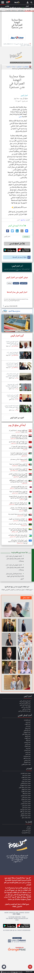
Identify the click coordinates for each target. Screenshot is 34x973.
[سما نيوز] (17, 37)
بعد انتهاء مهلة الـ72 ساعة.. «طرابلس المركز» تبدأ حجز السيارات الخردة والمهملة (18, 509)
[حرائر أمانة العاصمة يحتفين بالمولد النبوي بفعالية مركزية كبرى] (25, 412)
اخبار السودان (27, 750)
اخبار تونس (28, 752)
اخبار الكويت (27, 738)
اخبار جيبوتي (27, 760)
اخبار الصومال (27, 762)
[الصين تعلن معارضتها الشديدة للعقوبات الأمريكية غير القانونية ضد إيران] (25, 391)
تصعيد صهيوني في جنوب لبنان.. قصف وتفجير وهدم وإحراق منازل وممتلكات (14, 558)
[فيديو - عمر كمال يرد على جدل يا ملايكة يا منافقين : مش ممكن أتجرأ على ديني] (25, 625)
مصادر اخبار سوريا (26, 781)
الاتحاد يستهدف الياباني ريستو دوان (18, 459)
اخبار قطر (28, 740)
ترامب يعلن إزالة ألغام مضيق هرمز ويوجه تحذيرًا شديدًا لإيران (19, 487)
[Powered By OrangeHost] (17, 951)
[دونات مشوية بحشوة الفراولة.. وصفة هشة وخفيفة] (25, 639)
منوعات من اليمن (26, 709)
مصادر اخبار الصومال (25, 816)
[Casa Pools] (17, 323)
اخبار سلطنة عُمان (26, 734)
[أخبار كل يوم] (17, 2)
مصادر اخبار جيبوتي (26, 814)
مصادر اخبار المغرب (26, 777)
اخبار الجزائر (28, 746)
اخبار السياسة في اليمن (25, 701)
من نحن (29, 827)
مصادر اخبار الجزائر (26, 799)
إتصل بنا (29, 829)
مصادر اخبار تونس (26, 806)
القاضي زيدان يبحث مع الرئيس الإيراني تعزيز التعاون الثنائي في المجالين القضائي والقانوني (18, 475)
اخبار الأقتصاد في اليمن (25, 703)
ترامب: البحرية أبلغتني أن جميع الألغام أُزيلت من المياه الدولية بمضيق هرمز (18, 481)
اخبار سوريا (28, 728)
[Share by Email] (26, 232)
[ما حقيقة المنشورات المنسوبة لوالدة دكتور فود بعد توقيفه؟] (9, 653)
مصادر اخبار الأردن (26, 797)
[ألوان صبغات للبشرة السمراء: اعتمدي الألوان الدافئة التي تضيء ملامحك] (25, 653)
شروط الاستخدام (26, 831)
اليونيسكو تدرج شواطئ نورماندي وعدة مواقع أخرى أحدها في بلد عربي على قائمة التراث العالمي (18, 530)
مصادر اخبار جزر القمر (25, 812)
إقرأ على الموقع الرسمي (17, 243)
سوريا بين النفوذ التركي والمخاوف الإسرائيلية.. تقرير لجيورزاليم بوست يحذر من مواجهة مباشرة (18, 436)
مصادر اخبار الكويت (26, 791)
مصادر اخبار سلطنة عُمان (25, 787)
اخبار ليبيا (28, 748)
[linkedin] (17, 232)
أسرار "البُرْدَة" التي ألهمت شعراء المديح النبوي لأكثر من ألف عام (18, 442)
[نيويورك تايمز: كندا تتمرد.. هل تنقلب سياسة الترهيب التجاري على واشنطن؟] (25, 369)
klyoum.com (29, 972)
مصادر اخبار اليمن (26, 808)
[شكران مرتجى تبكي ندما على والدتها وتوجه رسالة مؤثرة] (9, 639)
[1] (7, 2)
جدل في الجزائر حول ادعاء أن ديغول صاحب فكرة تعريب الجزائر (18, 503)
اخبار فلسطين (27, 730)
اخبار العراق (28, 736)
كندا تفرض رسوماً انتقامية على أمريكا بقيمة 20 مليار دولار (18, 465)
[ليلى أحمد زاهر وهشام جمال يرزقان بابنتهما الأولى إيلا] (17, 610)
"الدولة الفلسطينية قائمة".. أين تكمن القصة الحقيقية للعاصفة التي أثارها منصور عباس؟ (17, 269)
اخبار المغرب (28, 724)
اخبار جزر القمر (27, 758)
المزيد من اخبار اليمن (17, 417)
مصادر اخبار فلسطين (26, 783)
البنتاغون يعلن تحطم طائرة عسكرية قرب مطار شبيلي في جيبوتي (17, 536)
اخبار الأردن (28, 744)
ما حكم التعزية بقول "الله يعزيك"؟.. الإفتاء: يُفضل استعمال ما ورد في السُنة (18, 447)
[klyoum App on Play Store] (10, 927)
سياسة (9, 283)
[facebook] (7, 232)
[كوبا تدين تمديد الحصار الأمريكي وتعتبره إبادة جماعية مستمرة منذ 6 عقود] (25, 401)
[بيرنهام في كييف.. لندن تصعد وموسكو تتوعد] (25, 359)
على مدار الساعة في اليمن (24, 711)
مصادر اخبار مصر (26, 775)
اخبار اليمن (19, 67)
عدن (20, 116)
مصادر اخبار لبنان (26, 779)
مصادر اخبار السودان (26, 803)
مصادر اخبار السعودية (25, 785)
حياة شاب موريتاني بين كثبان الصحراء (18, 524)
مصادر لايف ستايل (26, 818)
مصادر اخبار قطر (27, 793)
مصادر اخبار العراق (26, 789)
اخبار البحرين (27, 742)
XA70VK (26, 237)
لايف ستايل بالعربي (26, 764)
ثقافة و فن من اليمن (26, 707)
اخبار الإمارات (27, 720)
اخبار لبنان (28, 726)
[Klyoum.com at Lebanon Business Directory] (17, 942)
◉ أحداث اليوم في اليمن (17, 226)
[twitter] (12, 232)
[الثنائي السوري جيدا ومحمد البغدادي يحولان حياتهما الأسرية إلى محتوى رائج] (17, 682)
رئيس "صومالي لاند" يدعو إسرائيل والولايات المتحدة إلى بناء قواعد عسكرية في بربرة (17, 541)
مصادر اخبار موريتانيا (25, 810)
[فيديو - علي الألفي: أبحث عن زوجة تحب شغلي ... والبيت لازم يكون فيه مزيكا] (25, 667)
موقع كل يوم (25, 67)
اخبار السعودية (27, 732)
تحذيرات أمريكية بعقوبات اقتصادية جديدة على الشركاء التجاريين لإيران (18, 454)
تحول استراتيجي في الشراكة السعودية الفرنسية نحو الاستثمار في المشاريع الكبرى (18, 498)
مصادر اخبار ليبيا (26, 801)
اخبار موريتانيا (27, 756)
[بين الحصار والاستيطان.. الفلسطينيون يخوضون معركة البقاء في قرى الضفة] (25, 380)
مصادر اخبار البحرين (26, 795)
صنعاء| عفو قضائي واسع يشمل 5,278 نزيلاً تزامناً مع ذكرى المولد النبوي (15, 576)
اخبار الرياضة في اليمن (25, 705)
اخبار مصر (28, 722)
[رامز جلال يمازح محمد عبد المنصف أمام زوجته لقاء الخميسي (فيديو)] (9, 667)
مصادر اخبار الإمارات (26, 773)
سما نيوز (9, 67)
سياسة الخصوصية (26, 833)
